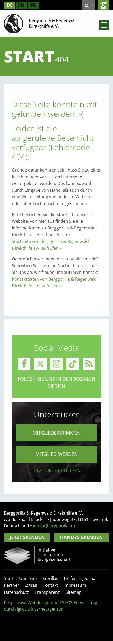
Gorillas (50, 578)
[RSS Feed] (89, 364)
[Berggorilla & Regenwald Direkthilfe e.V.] (41, 23)
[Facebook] (24, 364)
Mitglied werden (56, 454)
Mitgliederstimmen (57, 433)
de (10, 5)
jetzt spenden (103, 5)
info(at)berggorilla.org (54, 525)
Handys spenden (81, 537)
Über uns (28, 578)
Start (9, 578)
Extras (31, 585)
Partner (11, 585)
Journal (89, 578)
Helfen (70, 578)
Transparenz (47, 592)
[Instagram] (56, 364)
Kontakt (50, 585)
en (21, 5)
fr (33, 5)
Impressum (75, 585)
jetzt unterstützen (56, 470)
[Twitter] (40, 364)
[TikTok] (72, 364)
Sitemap (73, 592)
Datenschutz (16, 592)
